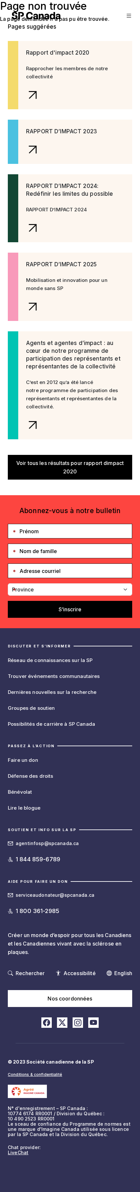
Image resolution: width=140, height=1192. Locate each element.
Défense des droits (30, 776)
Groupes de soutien (31, 708)
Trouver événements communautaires (54, 676)
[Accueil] (36, 16)
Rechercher (30, 973)
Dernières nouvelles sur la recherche (52, 692)
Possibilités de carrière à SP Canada (51, 724)
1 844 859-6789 (38, 859)
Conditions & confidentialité (35, 1074)
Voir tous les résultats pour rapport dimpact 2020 (70, 467)
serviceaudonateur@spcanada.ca (55, 895)
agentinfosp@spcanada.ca (47, 843)
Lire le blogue (24, 808)
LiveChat (18, 1152)
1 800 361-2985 (37, 910)
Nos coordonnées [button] (70, 998)
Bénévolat (20, 792)
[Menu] (128, 15)
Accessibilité (79, 973)
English (123, 973)
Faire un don (23, 760)
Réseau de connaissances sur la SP (50, 660)
